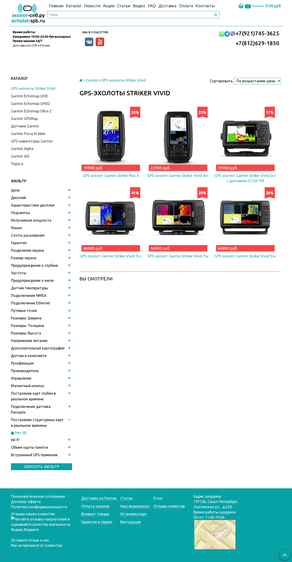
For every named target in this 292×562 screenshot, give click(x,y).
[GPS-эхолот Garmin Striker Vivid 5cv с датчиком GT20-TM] (245, 138)
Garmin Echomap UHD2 (30, 103)
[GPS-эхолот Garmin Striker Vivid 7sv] (178, 218)
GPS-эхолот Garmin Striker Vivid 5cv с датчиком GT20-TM (245, 178)
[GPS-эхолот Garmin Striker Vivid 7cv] (110, 218)
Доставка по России (99, 498)
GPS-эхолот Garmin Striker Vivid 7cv (110, 256)
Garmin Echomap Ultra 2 (31, 111)
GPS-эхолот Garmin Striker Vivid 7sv (178, 256)
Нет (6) (20, 433)
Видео (139, 5)
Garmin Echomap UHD (29, 96)
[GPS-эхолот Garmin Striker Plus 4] (110, 138)
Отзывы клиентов (169, 506)
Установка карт (133, 514)
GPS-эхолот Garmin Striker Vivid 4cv (178, 176)
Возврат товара (95, 514)
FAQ (152, 5)
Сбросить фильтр (41, 467)
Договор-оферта (26, 502)
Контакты (205, 5)
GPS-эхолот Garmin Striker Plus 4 (111, 176)
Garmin (92, 80)
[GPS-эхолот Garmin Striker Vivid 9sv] (245, 218)
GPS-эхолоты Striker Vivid (33, 88)
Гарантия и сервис (96, 522)
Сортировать (221, 81)
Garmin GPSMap (24, 119)
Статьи (123, 5)
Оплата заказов (95, 506)
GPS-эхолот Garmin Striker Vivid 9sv (245, 256)
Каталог (73, 5)
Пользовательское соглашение (38, 496)
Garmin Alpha (22, 149)
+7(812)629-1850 (257, 43)
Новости (92, 5)
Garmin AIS (20, 156)
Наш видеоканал (135, 506)
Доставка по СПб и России (31, 45)
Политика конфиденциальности (39, 507)
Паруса (17, 164)
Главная (56, 5)
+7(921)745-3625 (257, 33)
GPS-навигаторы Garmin (32, 141)
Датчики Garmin (25, 126)
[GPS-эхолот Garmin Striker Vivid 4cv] (178, 138)
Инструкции (130, 522)
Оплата (186, 5)
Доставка (167, 5)
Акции (109, 5)
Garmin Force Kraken (28, 134)
